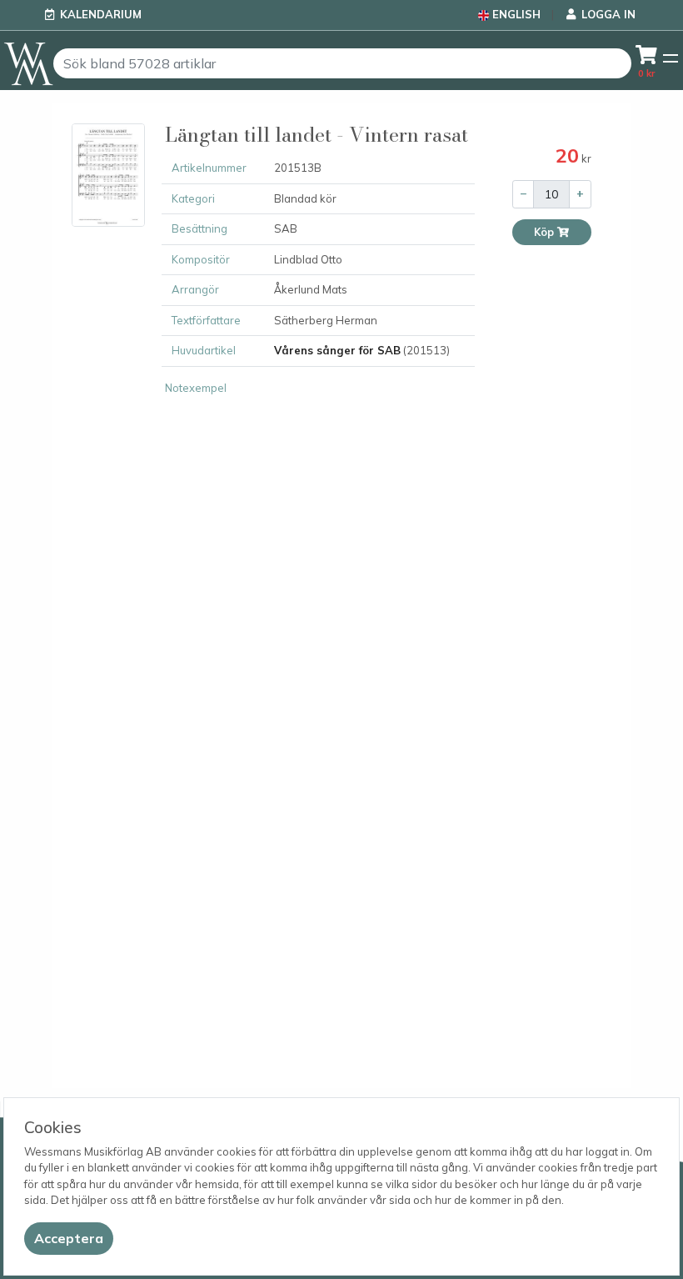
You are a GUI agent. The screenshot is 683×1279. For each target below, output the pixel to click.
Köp (545, 232)
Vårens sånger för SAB (337, 350)
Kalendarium (101, 14)
